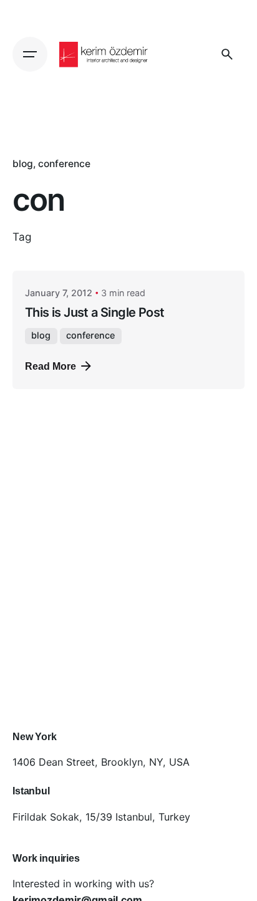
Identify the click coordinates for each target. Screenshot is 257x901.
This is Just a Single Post (94, 312)
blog (22, 164)
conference (64, 164)
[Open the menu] (29, 54)
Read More (50, 366)
